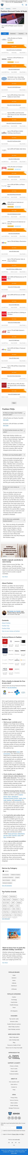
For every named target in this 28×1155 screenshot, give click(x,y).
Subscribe (19, 1127)
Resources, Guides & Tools (14, 1045)
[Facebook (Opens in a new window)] (9, 1118)
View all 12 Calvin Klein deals (14, 105)
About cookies (14, 1103)
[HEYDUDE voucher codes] (4, 78)
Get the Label (7, 835)
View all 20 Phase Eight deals (14, 194)
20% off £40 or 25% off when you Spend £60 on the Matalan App (16, 385)
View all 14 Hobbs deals (14, 159)
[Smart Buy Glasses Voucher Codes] (23, 662)
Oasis (9, 796)
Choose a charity (14, 1066)
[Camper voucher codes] (4, 168)
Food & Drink (14, 1002)
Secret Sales (6, 902)
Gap (5, 837)
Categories (8, 8)
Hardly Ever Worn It (16, 912)
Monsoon (6, 798)
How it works (14, 1068)
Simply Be (15, 899)
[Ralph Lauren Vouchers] (5, 652)
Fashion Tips (5, 625)
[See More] (3, 894)
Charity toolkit (14, 1071)
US (9, 1142)
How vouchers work (14, 1081)
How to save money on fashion (11, 631)
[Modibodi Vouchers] (23, 652)
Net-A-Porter (17, 915)
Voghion (11, 905)
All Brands (14, 989)
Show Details (23, 52)
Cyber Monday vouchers (14, 1029)
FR (15, 1142)
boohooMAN (18, 800)
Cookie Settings (14, 1105)
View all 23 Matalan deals (14, 394)
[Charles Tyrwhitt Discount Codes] (4, 39)
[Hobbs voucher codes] (4, 150)
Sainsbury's (14, 985)
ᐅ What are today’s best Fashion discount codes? (12, 413)
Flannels (14, 835)
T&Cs (22, 1134)
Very (22, 899)
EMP (13, 902)
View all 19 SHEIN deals (14, 69)
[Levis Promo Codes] (11, 671)
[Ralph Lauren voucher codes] (4, 20)
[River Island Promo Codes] (4, 367)
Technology (14, 999)
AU (19, 1142)
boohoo (9, 800)
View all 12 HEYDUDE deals (14, 87)
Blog (14, 1042)
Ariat (17, 905)
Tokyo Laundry (6, 899)
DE (12, 1142)
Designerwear (6, 908)
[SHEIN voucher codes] (4, 59)
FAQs (14, 1089)
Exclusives (12, 33)
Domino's (14, 978)
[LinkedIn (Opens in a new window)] (19, 1118)
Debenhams (21, 833)
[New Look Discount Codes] (5, 671)
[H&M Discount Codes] (4, 296)
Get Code (5, 420)
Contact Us (14, 1087)
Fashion (14, 997)
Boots (14, 980)
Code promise (10, 42)
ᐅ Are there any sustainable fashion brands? (11, 520)
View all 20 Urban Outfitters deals (14, 269)
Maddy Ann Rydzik (14, 611)
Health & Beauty (14, 1005)
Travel (14, 1007)
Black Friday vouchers (14, 1026)
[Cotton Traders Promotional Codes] (5, 643)
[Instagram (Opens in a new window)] (16, 1118)
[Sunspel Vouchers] (17, 671)
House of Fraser (12, 833)
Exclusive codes (14, 1021)
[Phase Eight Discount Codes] (4, 185)
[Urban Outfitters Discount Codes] (4, 260)
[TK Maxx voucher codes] (4, 278)
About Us (14, 1078)
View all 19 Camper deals (14, 176)
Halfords (14, 983)
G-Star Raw (6, 912)
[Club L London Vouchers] (5, 662)
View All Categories (7, 885)
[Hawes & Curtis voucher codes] (4, 114)
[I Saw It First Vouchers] (11, 652)
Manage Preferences (14, 1108)
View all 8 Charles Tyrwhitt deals (14, 49)
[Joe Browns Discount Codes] (4, 132)
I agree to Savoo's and (13, 1134)
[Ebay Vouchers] (4, 242)
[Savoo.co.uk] (2, 5)
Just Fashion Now (7, 915)
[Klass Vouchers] (17, 652)
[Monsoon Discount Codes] (17, 643)
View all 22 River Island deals (14, 375)
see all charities (12, 687)
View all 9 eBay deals (14, 251)
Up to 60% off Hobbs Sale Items (16, 149)
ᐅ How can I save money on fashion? (11, 488)
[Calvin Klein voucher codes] (4, 96)
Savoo (2, 8)
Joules (19, 835)
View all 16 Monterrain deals (14, 214)
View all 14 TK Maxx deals (14, 286)
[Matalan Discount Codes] (4, 385)
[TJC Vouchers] (11, 643)
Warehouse (15, 796)
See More (5, 576)
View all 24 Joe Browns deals (14, 141)
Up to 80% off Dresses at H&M (16, 294)
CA (14, 1145)
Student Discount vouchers (14, 1024)
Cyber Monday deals (14, 1040)
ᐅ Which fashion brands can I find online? (13, 431)
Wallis (20, 798)
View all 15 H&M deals (14, 304)
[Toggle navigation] (26, 5)
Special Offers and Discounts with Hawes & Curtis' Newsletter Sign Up (16, 114)
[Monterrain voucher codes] (4, 203)
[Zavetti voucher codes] (4, 223)
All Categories (14, 1011)
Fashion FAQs (6, 628)
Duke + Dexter (16, 908)
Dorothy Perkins (13, 798)
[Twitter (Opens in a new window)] (12, 1118)
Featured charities (14, 1074)
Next (14, 403)
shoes (18, 752)
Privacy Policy (14, 1097)
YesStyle (5, 896)
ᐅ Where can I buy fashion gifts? (12, 455)
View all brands (6, 919)
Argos (14, 975)
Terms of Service (18, 2)
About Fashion (6, 623)
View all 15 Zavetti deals (14, 233)
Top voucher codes (14, 1019)
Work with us (14, 1084)
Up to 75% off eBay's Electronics (16, 241)
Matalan (19, 902)
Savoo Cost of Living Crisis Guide (14, 1047)
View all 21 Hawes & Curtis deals (14, 123)
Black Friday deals (14, 1037)
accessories (7, 753)
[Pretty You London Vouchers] (11, 662)
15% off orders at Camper (14, 166)
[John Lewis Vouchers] (23, 643)
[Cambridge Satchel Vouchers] (17, 662)
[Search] (22, 4)
